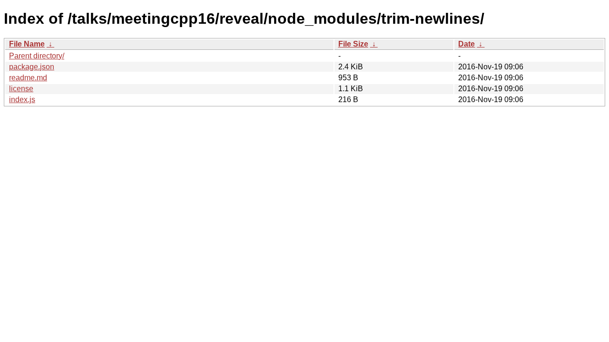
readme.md (28, 78)
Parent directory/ (36, 56)
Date (466, 44)
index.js (22, 99)
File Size (353, 44)
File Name (27, 44)
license (21, 89)
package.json (31, 67)
